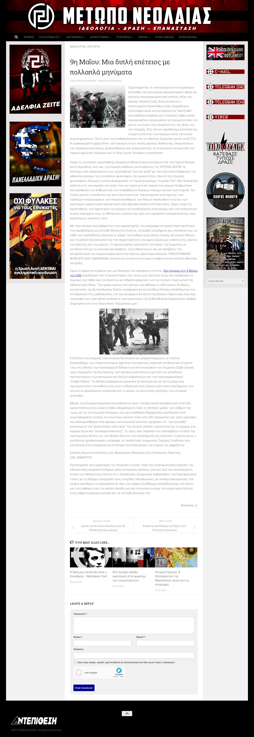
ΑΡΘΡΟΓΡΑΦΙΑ (99, 37)
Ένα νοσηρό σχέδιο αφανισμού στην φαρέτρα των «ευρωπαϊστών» (129, 576)
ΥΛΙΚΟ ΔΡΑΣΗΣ (164, 37)
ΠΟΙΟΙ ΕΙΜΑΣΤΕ (49, 37)
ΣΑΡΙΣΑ (143, 37)
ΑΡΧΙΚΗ (29, 37)
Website (78, 649)
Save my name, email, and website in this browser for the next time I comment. (126, 662)
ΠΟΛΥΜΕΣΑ (123, 37)
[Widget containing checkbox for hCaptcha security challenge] (99, 672)
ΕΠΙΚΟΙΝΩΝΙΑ (188, 37)
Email (140, 636)
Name (77, 636)
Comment (80, 613)
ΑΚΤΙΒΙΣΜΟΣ (74, 37)
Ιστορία (94, 46)
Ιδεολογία (78, 46)
